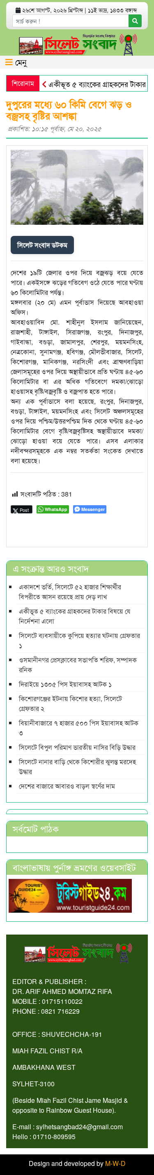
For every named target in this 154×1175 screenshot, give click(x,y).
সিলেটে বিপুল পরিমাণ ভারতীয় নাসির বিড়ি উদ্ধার (77, 747)
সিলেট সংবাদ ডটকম (42, 245)
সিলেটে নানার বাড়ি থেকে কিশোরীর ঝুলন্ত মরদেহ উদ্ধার (77, 766)
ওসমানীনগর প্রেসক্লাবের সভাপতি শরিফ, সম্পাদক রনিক (78, 664)
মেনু (20, 62)
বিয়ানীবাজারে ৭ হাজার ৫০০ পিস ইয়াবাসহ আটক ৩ (78, 727)
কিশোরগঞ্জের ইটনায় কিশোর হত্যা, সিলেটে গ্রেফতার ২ (70, 703)
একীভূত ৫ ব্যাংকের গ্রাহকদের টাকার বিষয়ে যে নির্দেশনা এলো (75, 616)
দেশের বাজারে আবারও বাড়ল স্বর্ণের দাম (67, 786)
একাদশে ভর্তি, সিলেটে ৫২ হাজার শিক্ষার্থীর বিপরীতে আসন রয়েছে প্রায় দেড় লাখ (70, 591)
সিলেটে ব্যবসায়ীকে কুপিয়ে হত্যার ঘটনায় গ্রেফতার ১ (79, 640)
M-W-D (115, 1163)
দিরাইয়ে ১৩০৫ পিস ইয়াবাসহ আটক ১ (65, 684)
